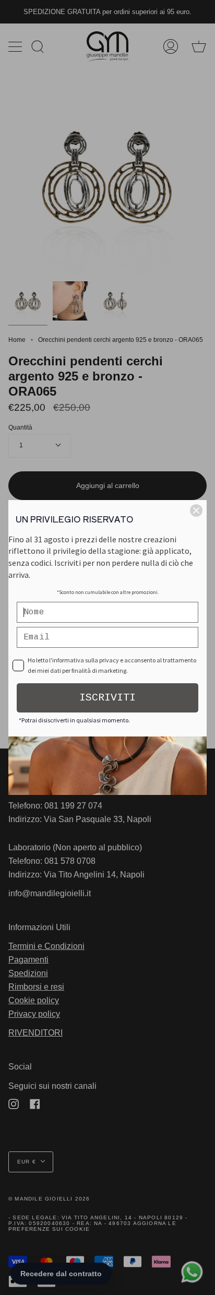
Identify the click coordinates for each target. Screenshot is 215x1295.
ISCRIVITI (107, 698)
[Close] (196, 510)
